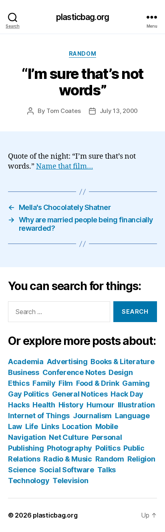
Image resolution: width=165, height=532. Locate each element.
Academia (26, 361)
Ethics (18, 383)
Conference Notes (74, 372)
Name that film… (64, 166)
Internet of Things (39, 415)
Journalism (92, 415)
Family (43, 383)
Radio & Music (67, 459)
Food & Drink (97, 383)
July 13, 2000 (119, 111)
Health (43, 405)
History (71, 405)
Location (77, 426)
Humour (100, 405)
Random (82, 53)
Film (65, 383)
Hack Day (127, 394)
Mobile (106, 426)
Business (23, 372)
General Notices (80, 394)
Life (31, 426)
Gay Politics (28, 394)
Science (22, 470)
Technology (28, 480)
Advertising (67, 361)
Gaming (135, 383)
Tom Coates (63, 111)
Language (132, 415)
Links (50, 426)
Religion (141, 459)
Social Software (66, 470)
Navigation (27, 437)
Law (15, 426)
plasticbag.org (82, 17)
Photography (69, 448)
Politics (108, 448)
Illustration (136, 405)
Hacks (19, 405)
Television (70, 480)
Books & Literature (122, 361)
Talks (106, 470)
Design (121, 372)
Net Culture (69, 437)
